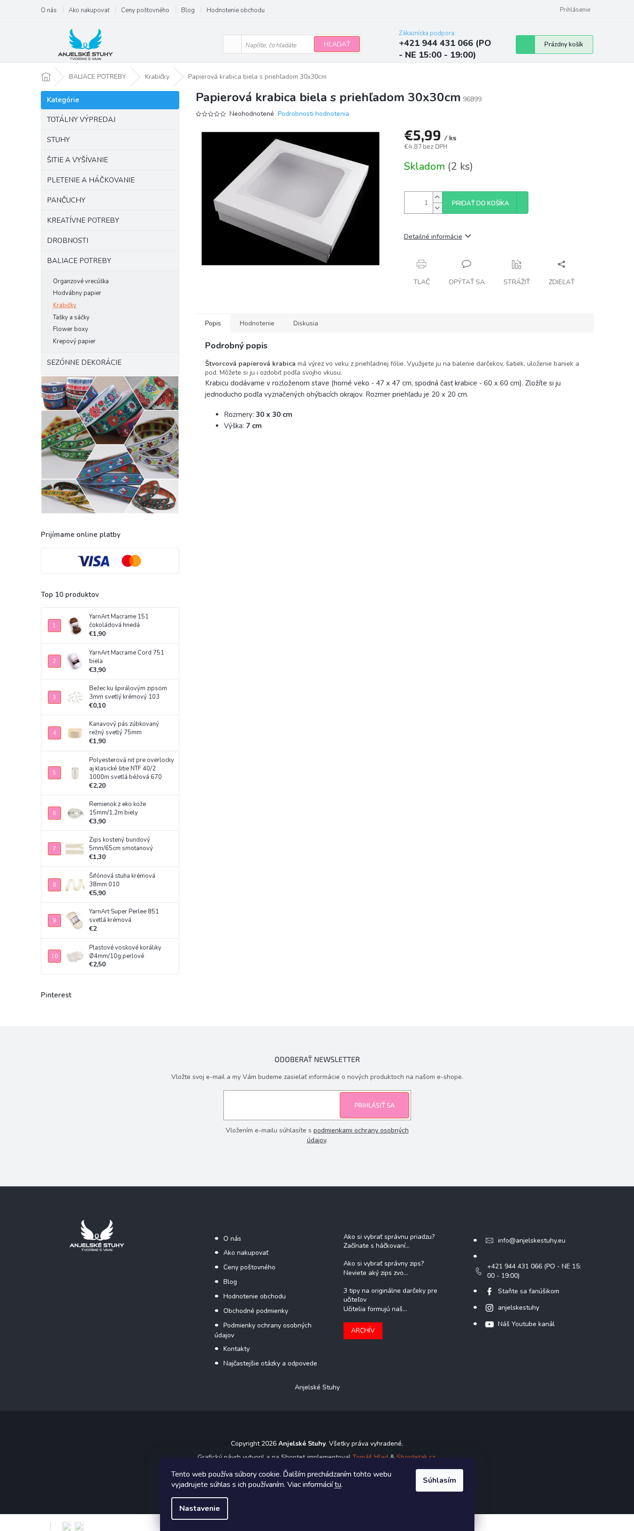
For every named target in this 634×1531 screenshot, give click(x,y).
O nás (49, 10)
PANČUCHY (66, 200)
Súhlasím (439, 1480)
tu (338, 1484)
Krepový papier (74, 341)
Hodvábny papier (77, 293)
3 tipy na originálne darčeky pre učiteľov (390, 1295)
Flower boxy (70, 329)
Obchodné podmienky (255, 1310)
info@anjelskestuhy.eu (531, 1240)
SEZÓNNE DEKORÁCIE (84, 362)
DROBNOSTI (67, 240)
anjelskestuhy (518, 1307)
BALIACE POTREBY (79, 260)
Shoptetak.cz (416, 1457)
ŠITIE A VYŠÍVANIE (77, 160)
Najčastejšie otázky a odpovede (270, 1363)
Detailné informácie (433, 236)
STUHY (58, 139)
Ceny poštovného (145, 10)
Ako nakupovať (89, 10)
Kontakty (236, 1348)
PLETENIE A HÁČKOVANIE (91, 180)
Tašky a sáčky (71, 317)
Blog (188, 10)
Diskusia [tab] (305, 323)
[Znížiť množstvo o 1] (437, 208)
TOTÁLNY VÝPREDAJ (81, 119)
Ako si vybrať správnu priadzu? (389, 1236)
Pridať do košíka (480, 203)
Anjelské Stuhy (317, 1387)
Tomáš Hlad (370, 1457)
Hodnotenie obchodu (235, 10)
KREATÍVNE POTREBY (83, 220)
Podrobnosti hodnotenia (313, 113)
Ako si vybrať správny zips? (384, 1263)
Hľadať (337, 44)
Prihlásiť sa (374, 1105)
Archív (363, 1330)
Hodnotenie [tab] (257, 323)
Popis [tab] (213, 323)
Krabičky (64, 305)
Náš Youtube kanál (526, 1324)
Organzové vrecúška (81, 281)
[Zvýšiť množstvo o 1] (437, 197)
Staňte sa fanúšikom (528, 1291)
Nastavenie (199, 1508)
